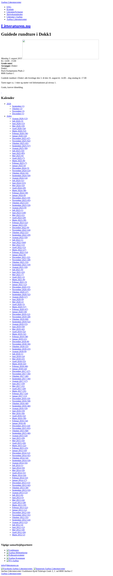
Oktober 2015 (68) (20, 431)
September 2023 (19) (21, 205)
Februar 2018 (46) (20, 366)
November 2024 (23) (21, 170)
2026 (9, 104)
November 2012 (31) (21, 515)
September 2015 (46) (21, 433)
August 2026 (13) (20, 118)
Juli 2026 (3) (17, 121)
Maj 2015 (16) (18, 440)
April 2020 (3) (18, 304)
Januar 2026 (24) (19, 136)
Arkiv (9, 116)
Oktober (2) (17, 108)
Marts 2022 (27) (19, 250)
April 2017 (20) (19, 388)
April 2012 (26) (19, 532)
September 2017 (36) (21, 379)
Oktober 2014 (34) (20, 458)
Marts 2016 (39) (19, 418)
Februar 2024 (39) (20, 193)
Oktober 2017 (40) (20, 376)
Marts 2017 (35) (19, 391)
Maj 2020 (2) (18, 302)
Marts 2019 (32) (19, 334)
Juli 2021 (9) (17, 270)
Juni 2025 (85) (18, 153)
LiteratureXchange (15, 12)
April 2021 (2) (18, 277)
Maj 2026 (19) (18, 126)
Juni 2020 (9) (18, 299)
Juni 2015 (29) (18, 438)
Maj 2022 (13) (18, 245)
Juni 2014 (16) (18, 468)
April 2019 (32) (19, 331)
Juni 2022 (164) (19, 242)
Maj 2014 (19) (18, 470)
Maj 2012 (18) (18, 530)
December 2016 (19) (21, 398)
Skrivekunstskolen (15, 14)
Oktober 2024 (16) (20, 173)
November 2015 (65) (21, 428)
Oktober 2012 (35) (20, 517)
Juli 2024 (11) (18, 180)
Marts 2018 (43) (19, 364)
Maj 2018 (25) (18, 359)
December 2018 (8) (20, 341)
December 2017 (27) (21, 371)
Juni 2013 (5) (18, 497)
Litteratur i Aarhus (14, 17)
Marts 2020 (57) (19, 307)
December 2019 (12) (21, 314)
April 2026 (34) (19, 128)
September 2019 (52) (21, 322)
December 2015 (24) (21, 426)
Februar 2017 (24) (20, 393)
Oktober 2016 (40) (20, 403)
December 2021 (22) (21, 257)
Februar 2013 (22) (20, 507)
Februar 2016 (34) (20, 421)
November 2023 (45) (21, 200)
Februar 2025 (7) (19, 163)
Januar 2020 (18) (19, 312)
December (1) (18, 113)
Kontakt (10, 9)
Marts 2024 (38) (19, 190)
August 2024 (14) (20, 178)
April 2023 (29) (19, 217)
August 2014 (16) (20, 463)
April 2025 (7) (18, 158)
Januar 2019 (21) (19, 339)
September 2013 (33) (21, 490)
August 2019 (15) (20, 324)
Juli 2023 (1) (17, 210)
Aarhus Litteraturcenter (11, 2)
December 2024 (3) (20, 168)
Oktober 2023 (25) (20, 203)
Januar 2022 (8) (19, 255)
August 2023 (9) (19, 208)
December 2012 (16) (21, 512)
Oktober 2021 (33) (20, 262)
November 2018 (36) (21, 344)
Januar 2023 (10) (19, 225)
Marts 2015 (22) (19, 445)
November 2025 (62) (21, 141)
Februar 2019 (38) (20, 336)
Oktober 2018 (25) (20, 346)
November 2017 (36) (21, 374)
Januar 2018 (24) (19, 369)
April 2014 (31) (19, 473)
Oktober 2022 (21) (20, 232)
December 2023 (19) (21, 198)
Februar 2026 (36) (20, 133)
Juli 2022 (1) (17, 240)
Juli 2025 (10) (18, 151)
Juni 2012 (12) (18, 527)
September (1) (18, 106)
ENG (9, 7)
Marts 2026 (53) (19, 131)
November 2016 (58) (21, 401)
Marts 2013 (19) (19, 505)
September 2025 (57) (21, 146)
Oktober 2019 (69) (20, 319)
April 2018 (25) (19, 361)
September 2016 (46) (21, 406)
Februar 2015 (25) (20, 448)
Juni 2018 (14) (18, 356)
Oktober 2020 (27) (20, 292)
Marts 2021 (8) (18, 279)
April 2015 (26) (19, 443)
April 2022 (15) (19, 247)
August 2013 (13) (20, 492)
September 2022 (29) (21, 235)
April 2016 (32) (19, 416)
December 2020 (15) (21, 287)
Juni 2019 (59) (18, 327)
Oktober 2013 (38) (20, 488)
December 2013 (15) (21, 483)
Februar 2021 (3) (19, 282)
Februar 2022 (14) (20, 252)
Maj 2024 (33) (18, 185)
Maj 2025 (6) (18, 156)
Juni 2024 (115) (19, 183)
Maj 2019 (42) (18, 329)
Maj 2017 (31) (18, 386)
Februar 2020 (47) (20, 309)
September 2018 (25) (21, 349)
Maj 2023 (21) (18, 215)
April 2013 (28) (19, 502)
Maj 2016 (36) (18, 413)
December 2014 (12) (21, 453)
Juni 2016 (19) (18, 411)
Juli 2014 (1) (17, 465)
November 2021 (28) (21, 260)
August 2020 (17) (20, 297)
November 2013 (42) (21, 485)
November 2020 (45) (21, 289)
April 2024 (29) (19, 188)
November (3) (18, 111)
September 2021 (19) (21, 265)
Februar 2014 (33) (20, 478)
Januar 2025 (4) (19, 165)
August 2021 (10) (20, 267)
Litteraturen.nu (16, 26)
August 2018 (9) (19, 351)
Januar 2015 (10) (19, 450)
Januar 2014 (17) (19, 480)
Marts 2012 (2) (18, 535)
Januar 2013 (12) (19, 510)
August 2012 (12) (20, 522)
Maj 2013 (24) (18, 500)
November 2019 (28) (21, 317)
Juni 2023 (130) (19, 213)
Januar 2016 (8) (19, 423)
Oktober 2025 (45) (20, 143)
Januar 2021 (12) (19, 284)
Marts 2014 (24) (19, 475)
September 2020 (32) (21, 294)
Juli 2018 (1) (17, 354)
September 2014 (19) (21, 460)
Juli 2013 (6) (17, 495)
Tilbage (5, 92)
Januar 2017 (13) (19, 396)
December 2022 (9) (20, 227)
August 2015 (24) (20, 436)
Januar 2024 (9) (19, 195)
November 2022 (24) (21, 230)
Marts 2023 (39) (19, 220)
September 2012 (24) (21, 520)
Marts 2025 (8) (18, 161)
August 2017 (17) (20, 381)
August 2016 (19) (20, 408)
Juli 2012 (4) (17, 525)
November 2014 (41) (21, 455)
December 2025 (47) (21, 138)
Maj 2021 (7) (18, 274)
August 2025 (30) (20, 148)
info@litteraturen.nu (10, 565)
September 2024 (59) (21, 175)
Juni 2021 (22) (18, 272)
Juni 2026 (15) (18, 123)
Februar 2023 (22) (20, 222)
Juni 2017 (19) (18, 383)
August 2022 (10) (20, 237)
